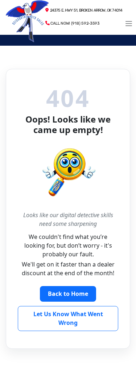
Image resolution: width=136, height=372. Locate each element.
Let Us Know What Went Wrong (68, 318)
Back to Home (68, 294)
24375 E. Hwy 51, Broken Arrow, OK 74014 (85, 10)
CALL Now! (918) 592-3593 (75, 23)
